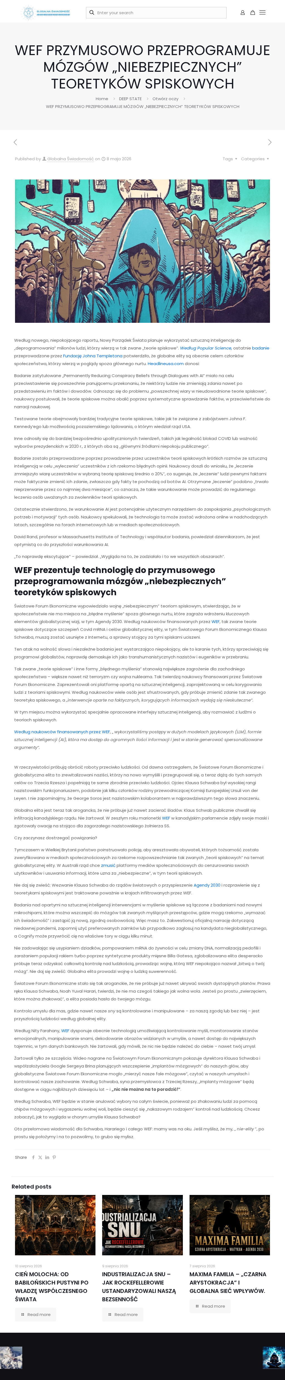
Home (102, 99)
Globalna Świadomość (70, 159)
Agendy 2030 (207, 885)
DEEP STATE (130, 99)
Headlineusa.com (166, 363)
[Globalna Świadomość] (46, 12)
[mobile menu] (262, 12)
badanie (260, 348)
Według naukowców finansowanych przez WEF (62, 732)
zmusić (108, 865)
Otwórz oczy (165, 99)
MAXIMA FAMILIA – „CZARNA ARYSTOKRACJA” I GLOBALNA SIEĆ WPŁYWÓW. (228, 1282)
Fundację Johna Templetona (92, 356)
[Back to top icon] (258, 1368)
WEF (216, 621)
